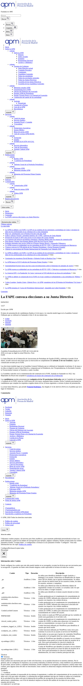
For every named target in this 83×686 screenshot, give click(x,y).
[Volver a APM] (17, 8)
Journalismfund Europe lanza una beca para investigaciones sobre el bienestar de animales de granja (39, 266)
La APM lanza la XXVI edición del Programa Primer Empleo (26, 262)
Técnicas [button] (4, 655)
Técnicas (6, 657)
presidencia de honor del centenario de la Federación (45, 376)
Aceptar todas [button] (19, 548)
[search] (9, 24)
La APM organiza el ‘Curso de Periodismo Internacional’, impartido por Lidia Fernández (35, 288)
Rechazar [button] (11, 548)
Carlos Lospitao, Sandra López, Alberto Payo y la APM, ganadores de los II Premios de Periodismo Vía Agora (43, 282)
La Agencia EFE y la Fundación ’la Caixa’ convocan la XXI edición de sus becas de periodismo (38, 273)
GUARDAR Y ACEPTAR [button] (10, 684)
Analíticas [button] (4, 670)
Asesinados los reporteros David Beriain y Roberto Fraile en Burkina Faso (30, 258)
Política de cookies (25, 544)
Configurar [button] (4, 548)
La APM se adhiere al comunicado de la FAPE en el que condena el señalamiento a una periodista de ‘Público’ (43, 277)
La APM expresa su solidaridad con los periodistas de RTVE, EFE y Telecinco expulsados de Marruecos (41, 269)
